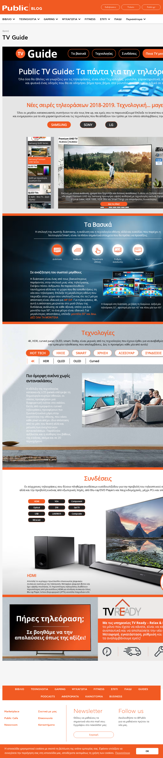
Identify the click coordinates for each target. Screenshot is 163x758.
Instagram (146, 735)
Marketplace (11, 711)
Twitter (130, 735)
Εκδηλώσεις (110, 7)
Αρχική (5, 31)
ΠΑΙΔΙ (118, 19)
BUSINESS (115, 696)
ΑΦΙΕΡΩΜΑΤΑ (70, 696)
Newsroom (11, 725)
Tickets (131, 7)
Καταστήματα (46, 725)
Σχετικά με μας (47, 711)
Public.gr (151, 7)
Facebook (122, 735)
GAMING (49, 19)
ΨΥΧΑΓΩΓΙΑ (69, 19)
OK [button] (147, 751)
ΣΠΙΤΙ (103, 19)
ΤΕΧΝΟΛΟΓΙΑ (27, 19)
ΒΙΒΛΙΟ (7, 19)
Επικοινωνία (45, 718)
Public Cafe (11, 718)
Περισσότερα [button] (122, 753)
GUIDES (143, 689)
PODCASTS (48, 696)
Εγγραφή (93, 734)
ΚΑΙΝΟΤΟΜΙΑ (94, 696)
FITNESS (90, 19)
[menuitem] (10, 19)
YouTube (138, 735)
